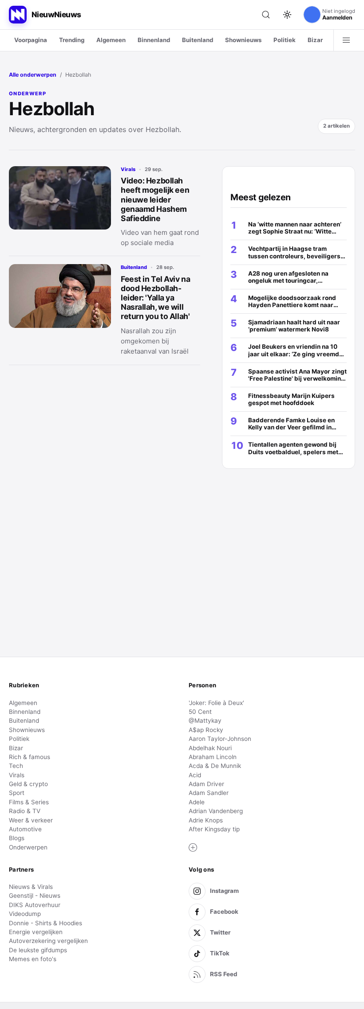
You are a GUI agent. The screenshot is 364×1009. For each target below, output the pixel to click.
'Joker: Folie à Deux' (216, 702)
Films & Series (29, 802)
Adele (197, 802)
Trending (71, 39)
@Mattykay (205, 720)
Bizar (315, 39)
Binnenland (154, 39)
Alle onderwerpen (32, 74)
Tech (16, 765)
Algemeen (111, 39)
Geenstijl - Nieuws (34, 895)
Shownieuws (243, 39)
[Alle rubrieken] (346, 40)
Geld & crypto (28, 783)
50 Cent (200, 711)
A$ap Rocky (206, 729)
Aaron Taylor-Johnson (220, 738)
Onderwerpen (28, 847)
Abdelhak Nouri (210, 748)
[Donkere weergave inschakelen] (287, 14)
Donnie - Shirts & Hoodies (45, 923)
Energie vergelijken (36, 931)
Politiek (284, 39)
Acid (195, 775)
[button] (193, 847)
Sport (16, 792)
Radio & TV (24, 810)
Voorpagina (30, 39)
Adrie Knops (206, 820)
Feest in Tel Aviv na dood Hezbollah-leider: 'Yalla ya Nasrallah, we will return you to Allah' (155, 297)
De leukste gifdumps (38, 950)
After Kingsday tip (214, 829)
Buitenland (197, 39)
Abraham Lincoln (213, 756)
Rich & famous (29, 756)
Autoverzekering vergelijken (48, 940)
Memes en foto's (32, 958)
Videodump (25, 913)
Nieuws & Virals (31, 886)
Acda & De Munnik (215, 765)
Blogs (16, 837)
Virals (128, 169)
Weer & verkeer (31, 820)
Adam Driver (206, 783)
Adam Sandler (209, 792)
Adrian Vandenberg (216, 810)
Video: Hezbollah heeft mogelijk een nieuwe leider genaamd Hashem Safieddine (155, 199)
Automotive (25, 829)
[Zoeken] (266, 14)
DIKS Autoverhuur (34, 904)
